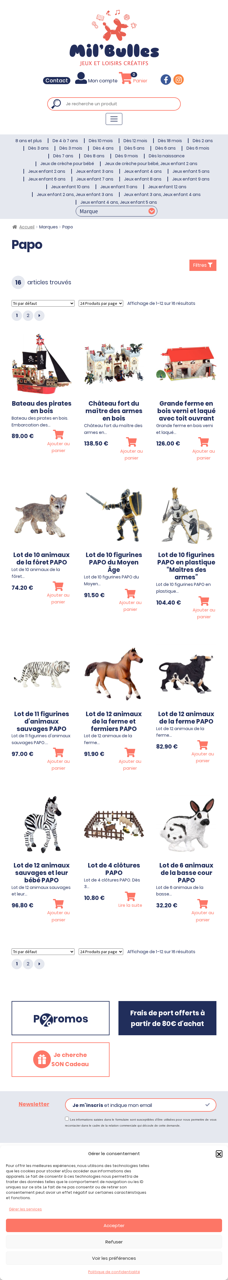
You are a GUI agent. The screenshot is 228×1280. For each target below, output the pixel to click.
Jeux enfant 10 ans (70, 187)
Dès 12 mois (135, 141)
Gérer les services (25, 1209)
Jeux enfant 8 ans (143, 179)
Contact (56, 80)
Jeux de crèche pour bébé (67, 164)
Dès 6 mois (197, 148)
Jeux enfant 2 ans (46, 171)
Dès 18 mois (170, 141)
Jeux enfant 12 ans (167, 187)
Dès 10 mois (101, 141)
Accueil (26, 227)
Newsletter (34, 1104)
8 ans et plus (28, 141)
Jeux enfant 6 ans (47, 179)
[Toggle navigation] (114, 119)
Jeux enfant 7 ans (94, 179)
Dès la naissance (167, 156)
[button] (219, 1154)
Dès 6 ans (165, 148)
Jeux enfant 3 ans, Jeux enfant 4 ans (162, 194)
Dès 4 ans (103, 148)
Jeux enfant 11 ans (118, 187)
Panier (140, 80)
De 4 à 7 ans (65, 141)
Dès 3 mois (70, 148)
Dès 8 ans (94, 156)
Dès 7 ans (63, 156)
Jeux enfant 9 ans (191, 179)
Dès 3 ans (38, 148)
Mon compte (103, 80)
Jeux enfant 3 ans (94, 171)
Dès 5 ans (134, 148)
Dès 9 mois (126, 156)
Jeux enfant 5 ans (191, 171)
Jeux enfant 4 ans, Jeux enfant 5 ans (118, 202)
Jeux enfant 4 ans (143, 171)
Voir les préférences (114, 1258)
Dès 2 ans (203, 141)
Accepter (114, 1225)
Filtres (200, 265)
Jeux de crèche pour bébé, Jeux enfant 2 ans (151, 164)
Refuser (114, 1242)
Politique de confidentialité (114, 1271)
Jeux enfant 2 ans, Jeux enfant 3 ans (75, 194)
